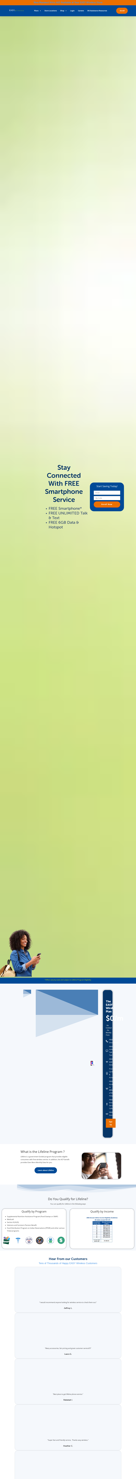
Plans (36, 11)
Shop (62, 11)
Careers (81, 11)
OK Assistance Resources (97, 11)
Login (72, 11)
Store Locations (51, 11)
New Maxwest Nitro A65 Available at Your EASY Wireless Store (68, 2)
